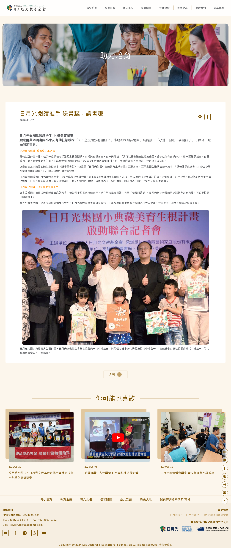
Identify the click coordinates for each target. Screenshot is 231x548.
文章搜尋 (219, 8)
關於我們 (200, 8)
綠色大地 (146, 499)
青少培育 (92, 8)
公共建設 (164, 8)
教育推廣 (110, 8)
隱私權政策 (165, 544)
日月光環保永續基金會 (215, 515)
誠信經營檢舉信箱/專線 (175, 499)
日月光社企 (192, 515)
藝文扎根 (128, 8)
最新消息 (182, 8)
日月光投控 (176, 515)
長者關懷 (146, 8)
